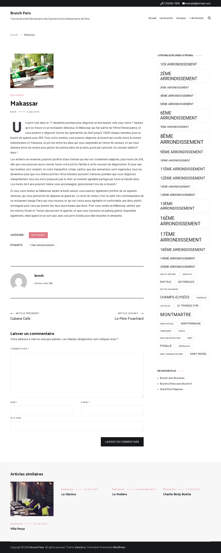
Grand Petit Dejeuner (171, 389)
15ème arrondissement (177, 206)
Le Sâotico (68, 494)
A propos (181, 18)
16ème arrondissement (180, 221)
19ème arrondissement (177, 258)
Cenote (79, 547)
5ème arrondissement (177, 104)
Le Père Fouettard (129, 316)
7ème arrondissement (174, 126)
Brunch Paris (20, 13)
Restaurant (17, 95)
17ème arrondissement (42, 245)
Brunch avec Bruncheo (172, 378)
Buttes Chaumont (169, 289)
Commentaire (19, 349)
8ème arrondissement (182, 139)
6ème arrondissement (178, 115)
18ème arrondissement (182, 250)
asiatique (187, 274)
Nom (13, 402)
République (184, 346)
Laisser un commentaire (122, 441)
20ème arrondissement (177, 266)
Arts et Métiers (168, 274)
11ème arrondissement (182, 169)
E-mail (85, 402)
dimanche (201, 298)
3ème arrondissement (174, 87)
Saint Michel (198, 353)
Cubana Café (25, 316)
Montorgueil (167, 324)
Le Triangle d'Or (187, 305)
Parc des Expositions (170, 338)
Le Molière (119, 494)
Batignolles (186, 281)
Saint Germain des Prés (171, 354)
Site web (15, 418)
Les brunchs (166, 18)
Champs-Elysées (174, 297)
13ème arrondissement (175, 186)
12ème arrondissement (182, 178)
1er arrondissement (178, 64)
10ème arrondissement (175, 160)
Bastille (165, 281)
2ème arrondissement (178, 76)
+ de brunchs (196, 18)
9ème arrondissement (181, 152)
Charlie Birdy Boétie (177, 494)
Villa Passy (17, 528)
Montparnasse (191, 323)
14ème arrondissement (177, 195)
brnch (13, 112)
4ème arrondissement (177, 95)
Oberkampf (165, 331)
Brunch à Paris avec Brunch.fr (176, 383)
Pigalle (166, 346)
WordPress (119, 547)
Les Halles (165, 306)
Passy (190, 338)
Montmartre (175, 314)
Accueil (152, 18)
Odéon (181, 331)
